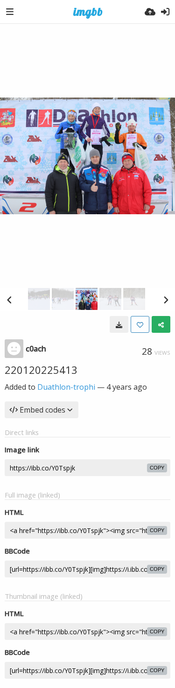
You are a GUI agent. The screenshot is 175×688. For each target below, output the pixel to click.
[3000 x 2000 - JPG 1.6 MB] (119, 324)
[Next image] (165, 299)
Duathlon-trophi (66, 387)
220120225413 (41, 370)
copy (157, 467)
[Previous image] (9, 299)
